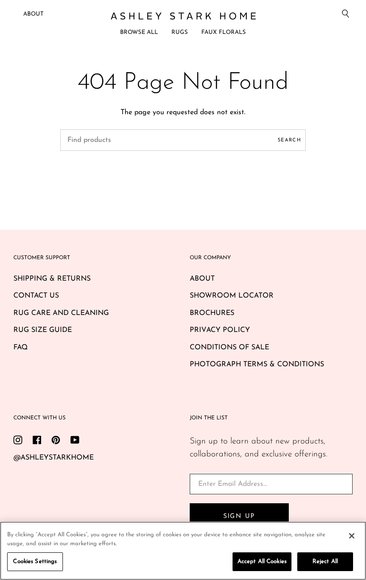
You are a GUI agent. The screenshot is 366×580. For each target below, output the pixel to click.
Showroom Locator (232, 295)
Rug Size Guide (42, 330)
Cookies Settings (35, 561)
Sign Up (239, 516)
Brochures (212, 313)
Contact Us (36, 295)
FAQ (20, 347)
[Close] (352, 536)
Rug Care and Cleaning (61, 313)
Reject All (325, 561)
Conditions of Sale (229, 347)
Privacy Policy (220, 330)
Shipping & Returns (52, 278)
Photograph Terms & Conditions (257, 364)
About (33, 14)
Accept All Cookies (262, 561)
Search (289, 140)
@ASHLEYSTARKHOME (53, 457)
